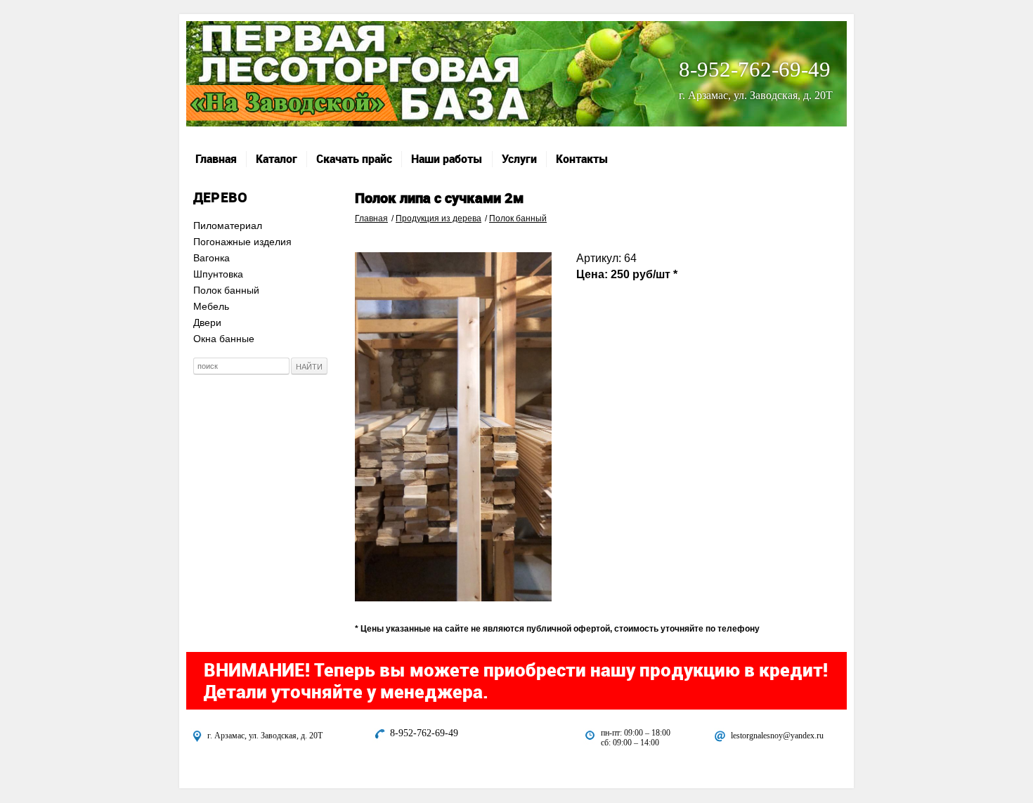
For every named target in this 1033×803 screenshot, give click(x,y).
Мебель (211, 306)
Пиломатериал (227, 225)
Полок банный (226, 290)
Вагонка (211, 257)
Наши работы (447, 159)
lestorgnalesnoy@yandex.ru (777, 735)
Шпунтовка (218, 274)
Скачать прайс (354, 159)
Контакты (582, 159)
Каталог (276, 159)
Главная (216, 159)
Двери (207, 322)
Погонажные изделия (242, 241)
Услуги (519, 159)
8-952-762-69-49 (755, 69)
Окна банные (223, 338)
